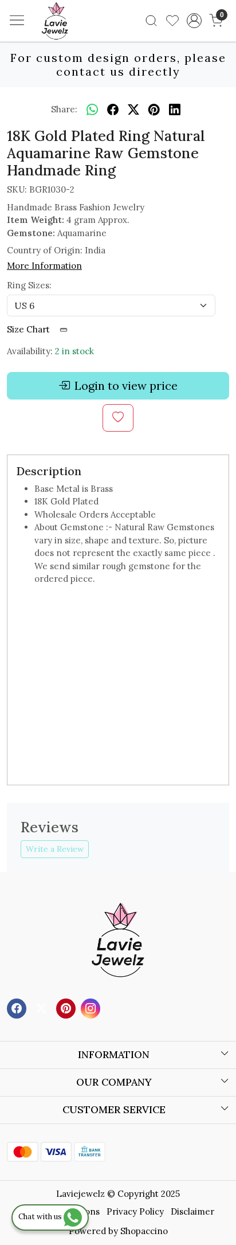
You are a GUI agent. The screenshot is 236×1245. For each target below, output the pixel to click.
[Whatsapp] (92, 109)
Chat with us (41, 1216)
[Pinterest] (67, 1007)
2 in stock (74, 351)
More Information (44, 265)
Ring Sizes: (29, 285)
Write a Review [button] (55, 849)
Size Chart (29, 329)
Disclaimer (192, 1211)
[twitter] (133, 109)
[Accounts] (194, 20)
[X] (43, 1007)
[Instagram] (92, 1007)
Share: (64, 109)
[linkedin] (174, 109)
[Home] (72, 38)
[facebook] (113, 109)
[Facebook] (18, 1007)
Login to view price (126, 385)
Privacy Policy (135, 1211)
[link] (151, 21)
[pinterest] (154, 109)
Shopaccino (144, 1231)
